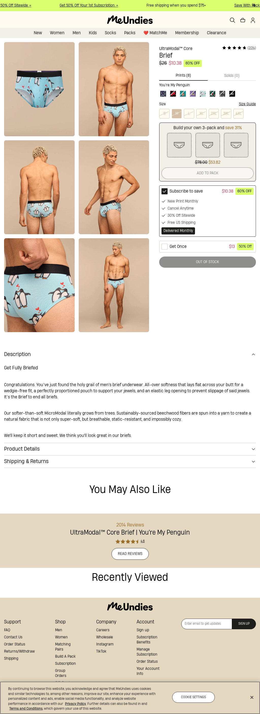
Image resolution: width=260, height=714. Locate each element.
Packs (129, 33)
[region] (130, 698)
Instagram (104, 644)
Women (57, 33)
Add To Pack (207, 173)
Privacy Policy (75, 704)
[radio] (207, 211)
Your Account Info (148, 671)
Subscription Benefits (147, 639)
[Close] (251, 697)
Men (77, 33)
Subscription (65, 664)
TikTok (101, 651)
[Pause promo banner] (254, 5)
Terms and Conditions (26, 708)
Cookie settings (193, 697)
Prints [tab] (183, 75)
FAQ (7, 630)
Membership (187, 33)
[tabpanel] (207, 89)
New (38, 33)
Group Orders (60, 673)
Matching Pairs (63, 646)
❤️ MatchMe (155, 33)
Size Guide (247, 104)
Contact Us (13, 637)
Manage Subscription (147, 652)
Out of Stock (207, 262)
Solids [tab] (231, 76)
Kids (93, 33)
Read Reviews (130, 554)
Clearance (216, 33)
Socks (110, 33)
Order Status (14, 644)
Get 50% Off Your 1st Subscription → (85, 5)
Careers (102, 630)
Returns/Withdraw (19, 651)
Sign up (143, 630)
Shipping (11, 658)
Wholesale (104, 637)
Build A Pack (65, 656)
